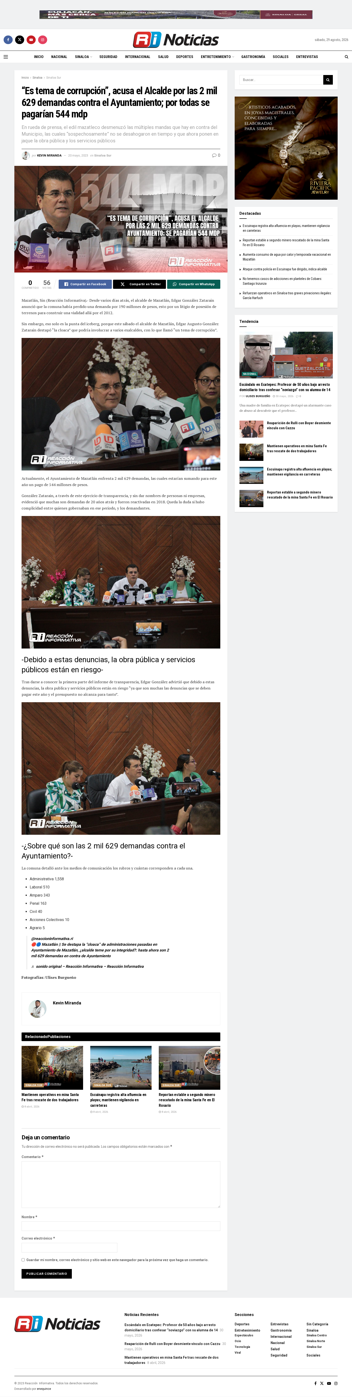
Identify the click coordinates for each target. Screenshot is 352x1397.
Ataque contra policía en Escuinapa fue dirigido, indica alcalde (285, 269)
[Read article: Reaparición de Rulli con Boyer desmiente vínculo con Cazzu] (251, 429)
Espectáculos (244, 1335)
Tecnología (242, 1347)
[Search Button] (346, 57)
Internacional (137, 57)
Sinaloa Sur (53, 77)
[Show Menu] (6, 56)
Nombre (30, 1217)
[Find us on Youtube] (31, 39)
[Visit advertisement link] (176, 14)
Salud (163, 57)
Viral (238, 1352)
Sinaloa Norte (316, 1341)
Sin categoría (317, 1324)
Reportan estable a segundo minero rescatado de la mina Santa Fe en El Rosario (187, 1100)
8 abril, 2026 (31, 1106)
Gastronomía (253, 57)
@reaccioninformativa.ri (52, 938)
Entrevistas (307, 57)
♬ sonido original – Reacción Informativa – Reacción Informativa (87, 966)
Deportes (184, 57)
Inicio (39, 57)
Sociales (281, 57)
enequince (44, 1389)
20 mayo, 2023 (78, 155)
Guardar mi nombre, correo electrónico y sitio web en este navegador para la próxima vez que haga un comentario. (117, 1260)
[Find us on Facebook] (8, 39)
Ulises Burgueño (258, 396)
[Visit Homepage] (176, 40)
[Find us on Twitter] (19, 39)
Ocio (238, 1341)
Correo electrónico (38, 1238)
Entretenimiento (216, 57)
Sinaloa (82, 57)
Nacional (59, 57)
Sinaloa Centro (317, 1335)
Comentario (33, 1156)
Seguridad (108, 57)
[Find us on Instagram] (42, 39)
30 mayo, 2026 (284, 396)
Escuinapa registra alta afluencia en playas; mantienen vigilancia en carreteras (118, 1100)
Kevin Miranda (49, 155)
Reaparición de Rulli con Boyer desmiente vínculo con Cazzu (172, 1344)
